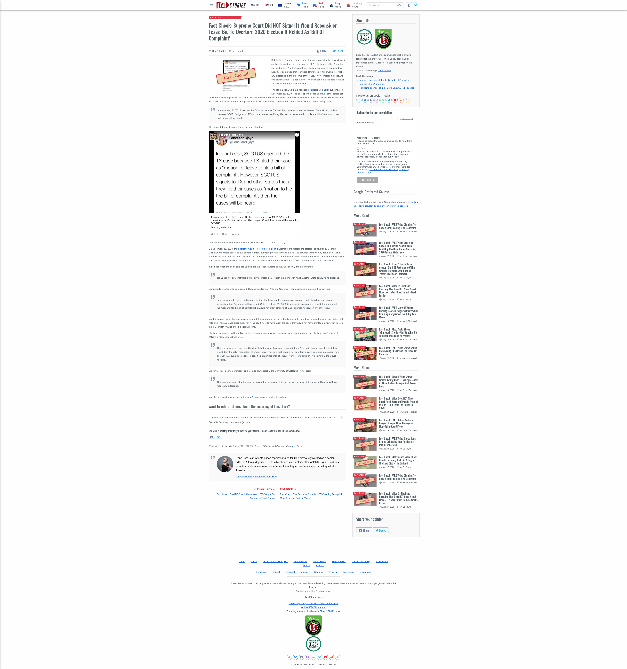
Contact (320, 565)
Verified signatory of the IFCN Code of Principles (384, 80)
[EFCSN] (313, 644)
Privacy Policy (339, 561)
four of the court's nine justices (251, 397)
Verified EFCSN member (372, 84)
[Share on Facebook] (212, 437)
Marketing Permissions (368, 137)
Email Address (365, 122)
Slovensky (348, 572)
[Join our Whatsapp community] (383, 100)
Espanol (290, 572)
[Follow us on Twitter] (389, 100)
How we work (300, 561)
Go (399, 5)
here (325, 89)
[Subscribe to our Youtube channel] (395, 100)
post (310, 89)
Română (318, 572)
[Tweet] (415, 5)
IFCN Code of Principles (275, 561)
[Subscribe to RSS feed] (407, 100)
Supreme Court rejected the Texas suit (258, 248)
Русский (333, 572)
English (277, 572)
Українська (365, 572)
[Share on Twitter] (219, 437)
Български (261, 572)
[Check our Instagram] (377, 100)
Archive (306, 565)
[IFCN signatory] (313, 625)
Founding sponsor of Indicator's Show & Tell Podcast (387, 88)
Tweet (339, 51)
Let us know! (384, 70)
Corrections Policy (361, 561)
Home (242, 561)
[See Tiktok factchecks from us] (359, 100)
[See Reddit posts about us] (401, 100)
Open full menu (211, 5)
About (254, 561)
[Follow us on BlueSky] (365, 100)
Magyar (304, 572)
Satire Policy (319, 561)
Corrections (382, 561)
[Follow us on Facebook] (371, 100)
